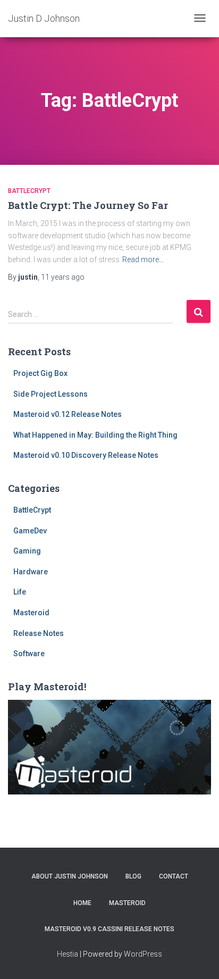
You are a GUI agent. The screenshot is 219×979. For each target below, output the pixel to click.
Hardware (30, 571)
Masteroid (31, 612)
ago (63, 277)
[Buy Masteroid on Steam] (109, 746)
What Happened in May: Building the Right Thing (95, 435)
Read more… (143, 259)
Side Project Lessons (50, 394)
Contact (173, 876)
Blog (133, 876)
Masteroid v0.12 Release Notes (67, 414)
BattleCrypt (29, 191)
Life (19, 592)
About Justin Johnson (69, 876)
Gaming (27, 551)
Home (82, 903)
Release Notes (38, 633)
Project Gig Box (40, 373)
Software (29, 653)
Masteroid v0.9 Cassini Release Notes (109, 929)
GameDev (30, 530)
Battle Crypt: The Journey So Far (88, 205)
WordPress (143, 954)
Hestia (67, 954)
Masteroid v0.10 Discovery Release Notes (85, 455)
